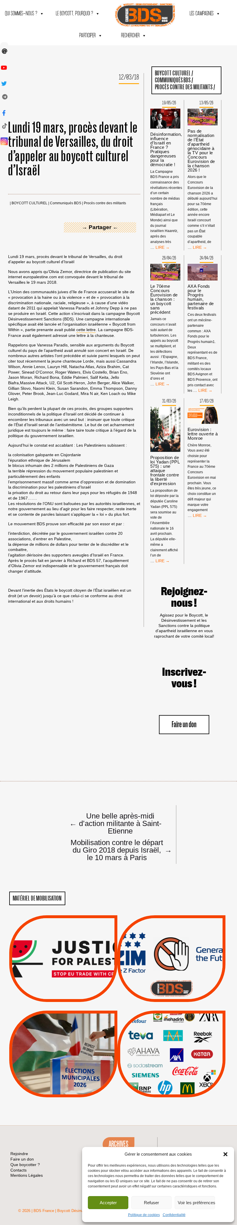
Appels (51, 988)
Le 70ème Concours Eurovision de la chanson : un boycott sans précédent (164, 299)
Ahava (179, 1036)
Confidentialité (174, 1215)
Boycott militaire (171, 982)
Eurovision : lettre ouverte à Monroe (203, 433)
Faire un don (184, 724)
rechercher (130, 35)
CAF (183, 1043)
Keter (170, 1058)
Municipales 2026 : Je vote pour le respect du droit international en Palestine (63, 1037)
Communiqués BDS (65, 203)
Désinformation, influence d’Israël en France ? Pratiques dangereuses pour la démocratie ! (166, 149)
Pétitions (72, 995)
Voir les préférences (196, 1202)
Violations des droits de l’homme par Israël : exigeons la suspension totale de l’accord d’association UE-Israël (63, 951)
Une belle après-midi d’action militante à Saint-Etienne (115, 823)
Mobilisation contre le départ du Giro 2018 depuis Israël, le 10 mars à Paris (119, 849)
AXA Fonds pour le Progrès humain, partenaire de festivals (201, 297)
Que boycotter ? (171, 1019)
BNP (170, 1043)
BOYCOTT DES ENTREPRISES (171, 974)
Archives (118, 1144)
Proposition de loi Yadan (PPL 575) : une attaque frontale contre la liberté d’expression (164, 470)
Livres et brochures (170, 1065)
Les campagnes (202, 13)
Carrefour (165, 1050)
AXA (158, 1043)
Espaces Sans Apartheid (63, 1069)
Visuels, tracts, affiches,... (171, 1088)
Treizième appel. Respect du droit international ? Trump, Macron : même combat (171, 942)
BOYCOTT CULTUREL (29, 203)
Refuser (151, 1202)
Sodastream (171, 1080)
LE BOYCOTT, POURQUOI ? (74, 13)
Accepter (108, 1202)
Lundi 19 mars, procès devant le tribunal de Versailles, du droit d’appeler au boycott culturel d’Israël (73, 149)
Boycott (161, 1029)
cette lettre (86, 329)
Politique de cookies (144, 1215)
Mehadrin (163, 1072)
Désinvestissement (190, 1029)
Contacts (18, 1170)
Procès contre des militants (105, 203)
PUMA (180, 1072)
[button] (225, 1154)
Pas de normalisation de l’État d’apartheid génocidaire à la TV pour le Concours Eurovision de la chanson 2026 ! (201, 150)
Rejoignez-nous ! (184, 597)
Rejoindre (19, 1153)
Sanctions (72, 988)
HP (181, 1050)
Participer (87, 35)
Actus (54, 995)
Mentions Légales (26, 1175)
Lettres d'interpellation (171, 990)
